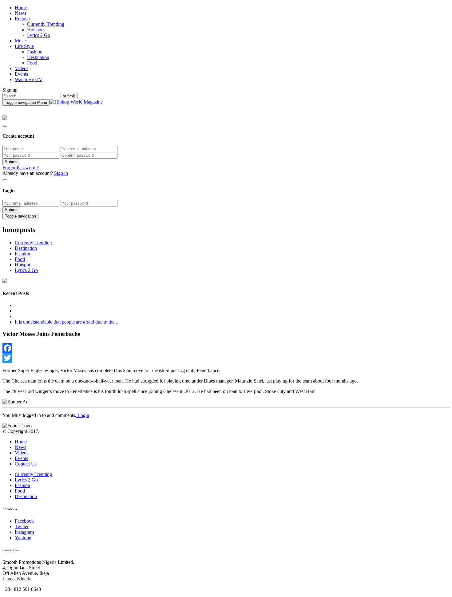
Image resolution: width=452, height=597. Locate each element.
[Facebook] (226, 348)
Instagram (24, 532)
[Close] (4, 126)
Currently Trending (45, 24)
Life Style (24, 46)
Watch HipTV (28, 79)
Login (82, 415)
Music (21, 40)
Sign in (61, 173)
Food (32, 62)
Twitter (22, 526)
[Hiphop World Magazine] (76, 101)
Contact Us (26, 463)
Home (21, 7)
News (20, 13)
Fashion (34, 51)
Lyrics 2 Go (38, 35)
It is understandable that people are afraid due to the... (66, 321)
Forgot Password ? (20, 167)
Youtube (23, 537)
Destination (38, 57)
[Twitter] (226, 358)
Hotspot (34, 29)
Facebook (24, 521)
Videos (21, 68)
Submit (11, 161)
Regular (22, 18)
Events (21, 74)
